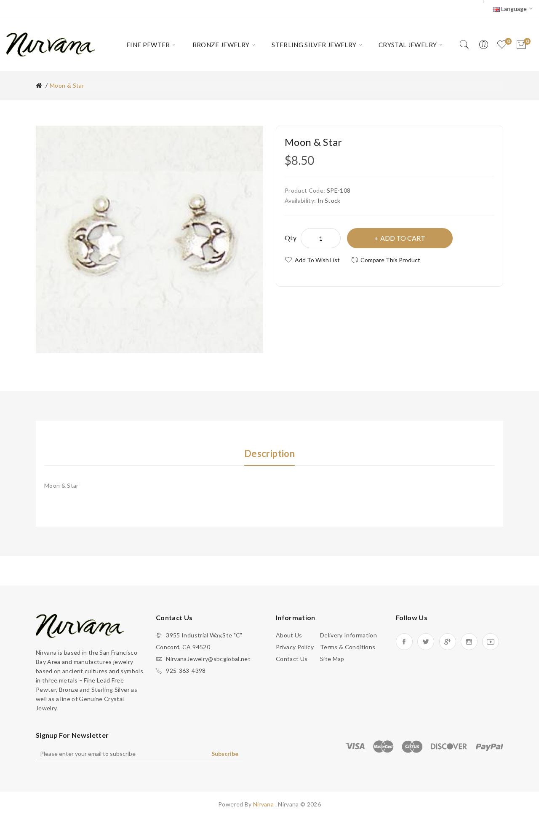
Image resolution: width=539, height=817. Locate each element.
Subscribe (224, 753)
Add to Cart (402, 238)
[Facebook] (404, 641)
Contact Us (292, 658)
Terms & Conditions (347, 646)
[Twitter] (425, 641)
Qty (290, 238)
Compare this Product (390, 259)
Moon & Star (67, 85)
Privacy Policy (295, 646)
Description (269, 453)
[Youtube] (490, 641)
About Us (289, 635)
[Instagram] (469, 641)
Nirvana (264, 804)
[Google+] (447, 641)
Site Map (332, 658)
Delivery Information (348, 635)
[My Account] (483, 45)
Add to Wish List (317, 259)
